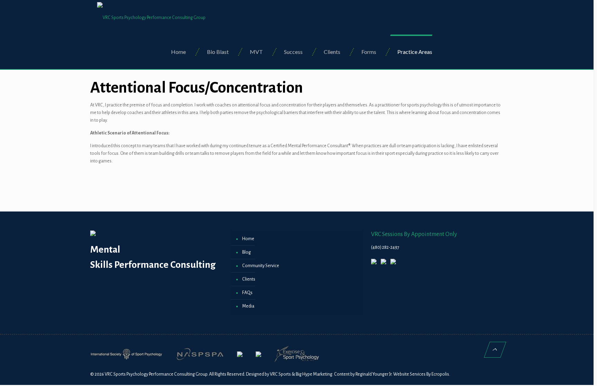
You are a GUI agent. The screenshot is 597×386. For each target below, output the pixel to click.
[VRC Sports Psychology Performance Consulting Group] (151, 17)
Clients (248, 279)
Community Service (260, 265)
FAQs (247, 292)
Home (248, 238)
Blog (246, 252)
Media (248, 306)
